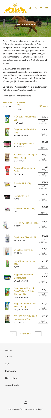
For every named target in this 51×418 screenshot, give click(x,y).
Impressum (10, 371)
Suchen (8, 356)
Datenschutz (11, 378)
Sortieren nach (21, 103)
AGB (7, 363)
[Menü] (46, 8)
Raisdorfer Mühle (20, 409)
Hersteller (7, 102)
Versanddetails (12, 385)
